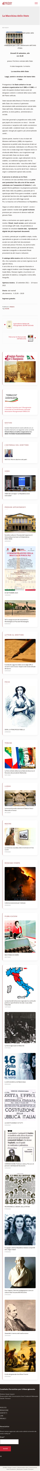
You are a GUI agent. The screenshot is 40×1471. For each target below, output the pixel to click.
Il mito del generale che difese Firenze (16, 1374)
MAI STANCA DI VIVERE (12, 955)
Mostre (12, 307)
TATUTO (4, 1407)
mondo (7, 308)
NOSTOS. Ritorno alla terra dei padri (16, 459)
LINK (1, 1415)
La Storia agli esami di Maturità (14, 1045)
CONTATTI (3, 1413)
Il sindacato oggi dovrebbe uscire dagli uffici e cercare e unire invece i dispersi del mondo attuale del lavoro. (20, 666)
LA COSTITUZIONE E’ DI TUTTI (14, 1123)
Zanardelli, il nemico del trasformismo (16, 1333)
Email (2, 1437)
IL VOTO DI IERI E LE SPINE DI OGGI (15, 1082)
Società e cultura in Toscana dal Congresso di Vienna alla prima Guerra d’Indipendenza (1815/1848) (18, 537)
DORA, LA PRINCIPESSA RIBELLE (15, 729)
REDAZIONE (4, 1410)
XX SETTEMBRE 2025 (11, 593)
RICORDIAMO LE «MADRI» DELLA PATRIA (17, 1206)
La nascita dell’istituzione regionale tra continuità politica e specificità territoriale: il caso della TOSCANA (20, 1003)
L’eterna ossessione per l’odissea (15, 903)
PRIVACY (3, 1418)
